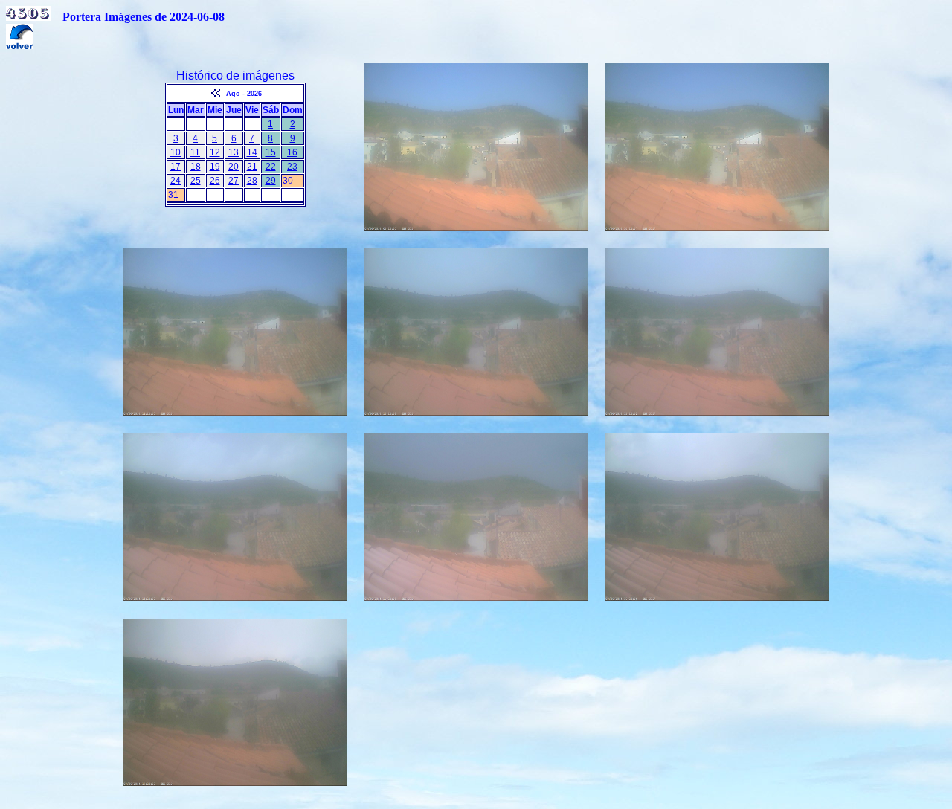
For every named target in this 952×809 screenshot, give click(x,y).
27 (233, 180)
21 (252, 166)
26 (215, 180)
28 (252, 180)
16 (292, 152)
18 (195, 166)
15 (271, 152)
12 (215, 152)
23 (292, 166)
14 (252, 152)
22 (271, 166)
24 (175, 180)
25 (195, 180)
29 (271, 180)
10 (175, 152)
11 (195, 152)
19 (215, 166)
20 (233, 166)
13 (233, 152)
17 (175, 166)
